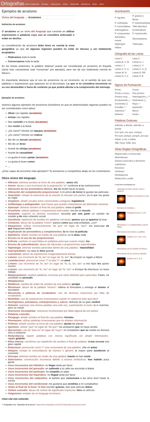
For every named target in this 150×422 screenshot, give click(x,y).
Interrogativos (122, 30)
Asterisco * (120, 110)
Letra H (118, 58)
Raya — (136, 103)
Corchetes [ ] (121, 103)
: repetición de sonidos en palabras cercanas (39, 219)
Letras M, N (120, 72)
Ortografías (12, 3)
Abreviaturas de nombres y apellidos (131, 232)
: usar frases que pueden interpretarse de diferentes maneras (58, 204)
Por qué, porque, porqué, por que (131, 136)
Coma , (136, 89)
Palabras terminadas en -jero (138, 196)
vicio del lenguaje (35, 31)
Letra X (136, 58)
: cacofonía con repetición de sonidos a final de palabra (47, 341)
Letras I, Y (120, 65)
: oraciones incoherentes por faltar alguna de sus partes (53, 310)
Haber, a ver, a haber (125, 139)
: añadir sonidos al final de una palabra (35, 317)
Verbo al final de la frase (22, 387)
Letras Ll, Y (138, 65)
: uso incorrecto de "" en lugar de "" (38, 257)
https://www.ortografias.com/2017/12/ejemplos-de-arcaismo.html (61, 405)
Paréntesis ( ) (139, 100)
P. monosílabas (122, 26)
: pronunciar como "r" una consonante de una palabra (44, 347)
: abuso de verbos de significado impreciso (41, 390)
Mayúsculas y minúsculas (128, 154)
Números (119, 168)
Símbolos (119, 171)
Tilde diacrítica (139, 26)
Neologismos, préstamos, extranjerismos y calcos (38, 302)
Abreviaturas (121, 157)
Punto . (118, 89)
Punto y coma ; (122, 93)
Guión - (136, 114)
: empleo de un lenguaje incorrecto (34, 393)
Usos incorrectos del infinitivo (26, 365)
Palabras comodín (19, 314)
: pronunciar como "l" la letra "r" (34, 260)
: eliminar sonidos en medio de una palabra (37, 356)
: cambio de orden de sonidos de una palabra (39, 284)
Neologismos (121, 175)
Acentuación (122, 11)
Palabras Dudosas (126, 120)
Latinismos (120, 164)
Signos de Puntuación (128, 84)
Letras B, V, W (122, 62)
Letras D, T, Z (121, 76)
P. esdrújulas (121, 23)
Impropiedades (17, 250)
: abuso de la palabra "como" (30, 222)
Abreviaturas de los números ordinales (131, 254)
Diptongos (120, 44)
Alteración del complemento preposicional (33, 192)
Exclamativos (139, 30)
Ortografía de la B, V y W (136, 213)
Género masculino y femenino (130, 161)
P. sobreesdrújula (141, 23)
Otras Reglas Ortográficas (130, 149)
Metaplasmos (16, 280)
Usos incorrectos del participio (26, 371)
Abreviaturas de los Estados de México (132, 249)
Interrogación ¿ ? (141, 96)
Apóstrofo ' (137, 107)
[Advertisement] (93, 30)
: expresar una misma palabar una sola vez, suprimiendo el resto (50, 305)
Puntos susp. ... (122, 96)
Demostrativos (139, 38)
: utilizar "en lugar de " (32, 327)
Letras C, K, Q (139, 69)
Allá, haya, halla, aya (125, 143)
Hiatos (118, 47)
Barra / (135, 110)
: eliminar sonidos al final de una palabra (36, 207)
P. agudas (120, 17)
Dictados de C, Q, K (134, 258)
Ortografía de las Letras (129, 53)
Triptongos (137, 44)
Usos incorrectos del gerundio (26, 368)
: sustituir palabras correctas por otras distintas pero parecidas (52, 275)
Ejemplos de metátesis (126, 208)
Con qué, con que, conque (128, 132)
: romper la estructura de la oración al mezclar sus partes (47, 195)
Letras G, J (137, 62)
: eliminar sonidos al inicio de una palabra (36, 182)
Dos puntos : (138, 93)
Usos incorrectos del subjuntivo (27, 378)
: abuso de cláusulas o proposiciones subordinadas (52, 244)
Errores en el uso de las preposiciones (31, 238)
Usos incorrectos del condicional (27, 383)
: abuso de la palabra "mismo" (32, 287)
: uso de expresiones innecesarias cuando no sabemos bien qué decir (53, 298)
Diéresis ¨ (119, 114)
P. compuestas (122, 33)
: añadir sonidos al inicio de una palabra (35, 323)
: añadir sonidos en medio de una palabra (37, 234)
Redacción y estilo (124, 178)
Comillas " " (120, 107)
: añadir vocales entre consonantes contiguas (39, 201)
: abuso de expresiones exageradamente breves (41, 254)
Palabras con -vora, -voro (136, 237)
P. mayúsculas (139, 33)
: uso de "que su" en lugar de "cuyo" (35, 330)
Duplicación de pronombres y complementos (35, 231)
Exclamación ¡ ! (122, 100)
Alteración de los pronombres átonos (30, 188)
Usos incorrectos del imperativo (27, 374)
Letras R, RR (138, 72)
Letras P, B (137, 76)
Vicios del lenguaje (13, 17)
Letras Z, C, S (122, 69)
